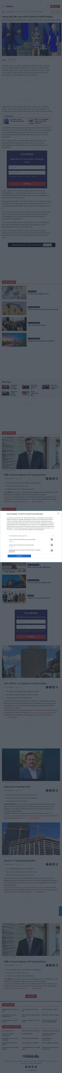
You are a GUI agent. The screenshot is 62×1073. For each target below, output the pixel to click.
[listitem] (31, 536)
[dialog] (31, 536)
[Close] (58, 514)
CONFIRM (19, 556)
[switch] (51, 539)
